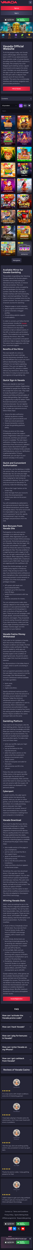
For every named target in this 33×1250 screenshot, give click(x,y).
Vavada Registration (17, 999)
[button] (2, 28)
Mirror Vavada (16, 89)
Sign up (16, 8)
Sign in (17, 13)
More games (16, 260)
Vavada (24, 323)
